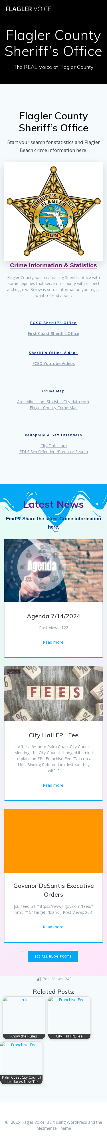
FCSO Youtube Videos (54, 363)
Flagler (28, 9)
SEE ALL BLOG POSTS (53, 956)
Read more (53, 642)
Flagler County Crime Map (54, 407)
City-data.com (76, 401)
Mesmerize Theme (53, 1128)
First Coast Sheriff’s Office (53, 333)
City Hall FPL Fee (53, 735)
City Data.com (54, 445)
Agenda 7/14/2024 (53, 616)
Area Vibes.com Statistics (40, 401)
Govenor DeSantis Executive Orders (53, 890)
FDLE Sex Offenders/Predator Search (53, 451)
